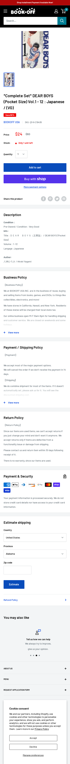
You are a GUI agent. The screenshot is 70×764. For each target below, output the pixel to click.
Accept (33, 738)
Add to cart (35, 167)
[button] (63, 11)
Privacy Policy (42, 729)
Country (8, 530)
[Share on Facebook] (43, 198)
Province (8, 546)
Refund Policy (11, 599)
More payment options (35, 186)
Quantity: (8, 154)
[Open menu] (5, 11)
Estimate (14, 584)
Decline (33, 746)
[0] (63, 11)
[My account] (56, 11)
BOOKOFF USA (12, 122)
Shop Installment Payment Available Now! (35, 2)
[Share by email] (63, 198)
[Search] (61, 21)
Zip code (8, 562)
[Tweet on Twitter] (57, 198)
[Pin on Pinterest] (50, 198)
